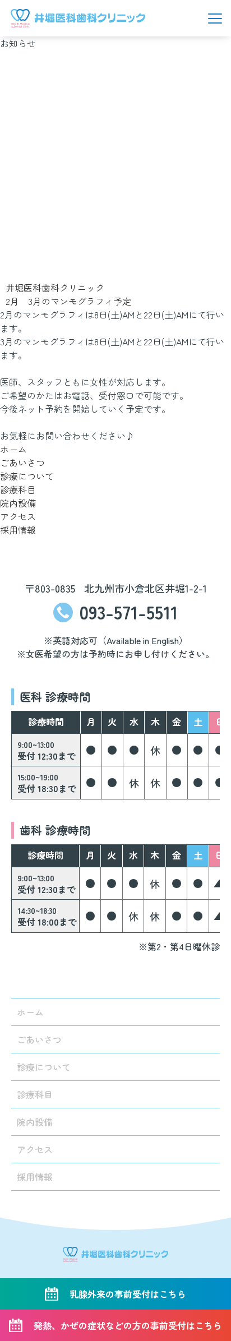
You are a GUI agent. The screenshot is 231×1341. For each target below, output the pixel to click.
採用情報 (18, 530)
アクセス (18, 516)
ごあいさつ (22, 462)
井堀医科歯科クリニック (55, 287)
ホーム (13, 449)
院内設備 (18, 503)
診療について (27, 476)
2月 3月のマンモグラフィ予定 (68, 301)
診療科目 (18, 489)
